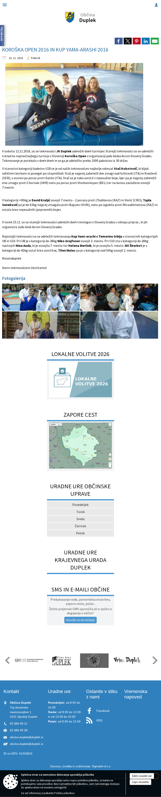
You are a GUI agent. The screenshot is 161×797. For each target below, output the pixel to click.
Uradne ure (59, 691)
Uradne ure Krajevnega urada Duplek (80, 560)
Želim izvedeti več (142, 776)
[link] (118, 41)
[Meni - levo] (4, 4)
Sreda (80, 519)
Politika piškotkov (64, 793)
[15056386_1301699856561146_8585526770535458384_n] (41, 297)
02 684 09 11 (18, 723)
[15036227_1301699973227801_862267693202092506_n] (119, 297)
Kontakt (11, 691)
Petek (80, 533)
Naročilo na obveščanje (80, 620)
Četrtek (80, 526)
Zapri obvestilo (140, 782)
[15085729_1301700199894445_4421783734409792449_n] (119, 325)
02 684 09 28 (18, 730)
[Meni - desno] (156, 4)
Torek (80, 512)
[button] (7, 660)
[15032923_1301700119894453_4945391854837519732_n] (41, 325)
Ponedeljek (80, 505)
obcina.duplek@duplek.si (26, 737)
